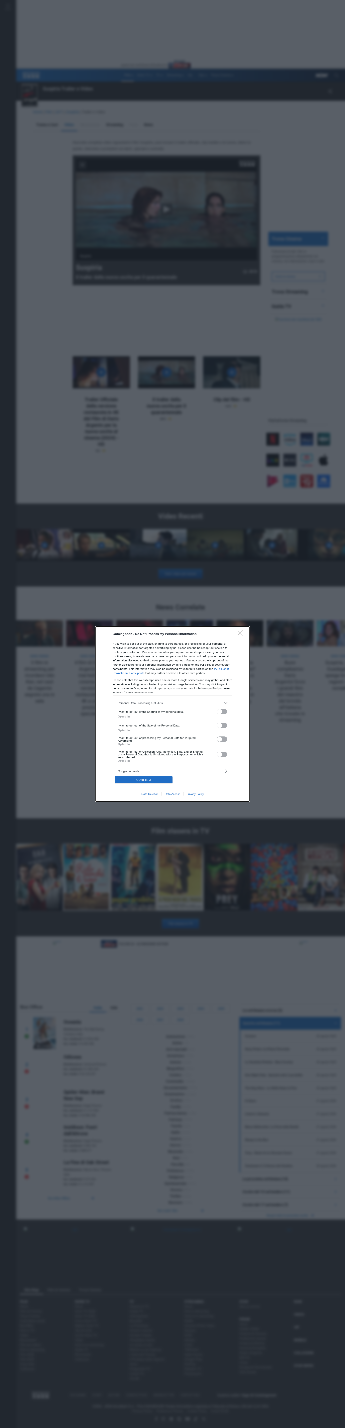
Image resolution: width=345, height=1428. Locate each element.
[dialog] (172, 714)
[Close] (241, 634)
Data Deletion (150, 794)
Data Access (172, 794)
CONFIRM (143, 779)
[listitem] (172, 703)
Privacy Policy (195, 794)
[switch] (222, 711)
